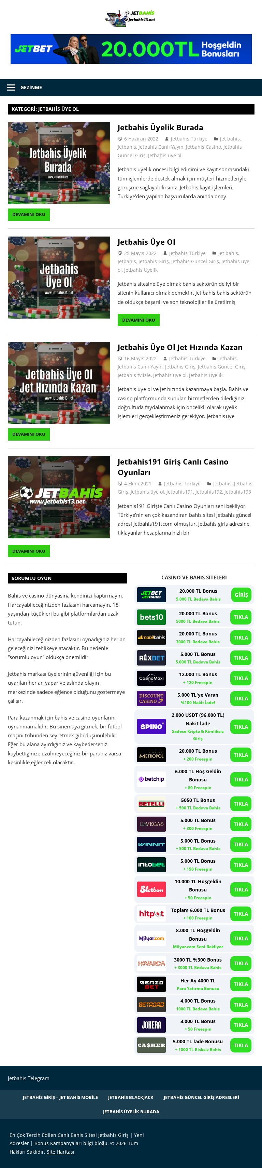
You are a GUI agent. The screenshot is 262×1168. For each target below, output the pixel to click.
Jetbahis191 (179, 491)
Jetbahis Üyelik (141, 270)
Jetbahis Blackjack (131, 1097)
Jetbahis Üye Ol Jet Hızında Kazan (180, 347)
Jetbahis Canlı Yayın (161, 147)
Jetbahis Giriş (154, 261)
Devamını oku (28, 214)
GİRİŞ (241, 594)
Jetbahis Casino (203, 147)
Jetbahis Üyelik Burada (160, 127)
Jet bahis (230, 138)
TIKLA (241, 617)
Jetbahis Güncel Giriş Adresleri (201, 1097)
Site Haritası (60, 1152)
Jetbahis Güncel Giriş (195, 261)
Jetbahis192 (208, 491)
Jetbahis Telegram (28, 1078)
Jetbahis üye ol (164, 155)
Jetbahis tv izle (134, 375)
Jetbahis (127, 147)
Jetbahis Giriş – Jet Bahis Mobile (60, 1097)
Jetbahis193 (237, 491)
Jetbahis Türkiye (189, 138)
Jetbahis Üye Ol (146, 242)
